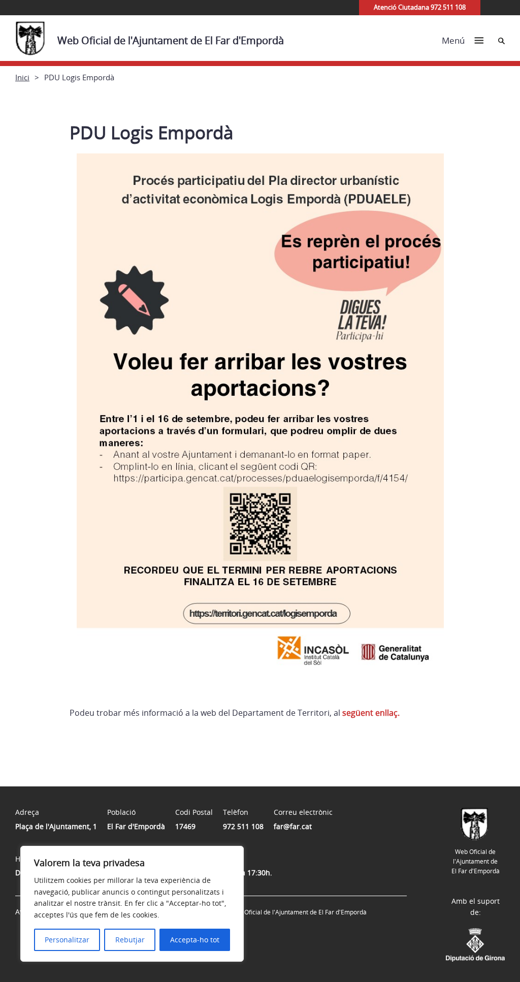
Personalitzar (67, 939)
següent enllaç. (371, 712)
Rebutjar (130, 939)
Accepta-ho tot (194, 939)
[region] (132, 904)
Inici (22, 77)
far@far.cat (293, 826)
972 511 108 (243, 826)
